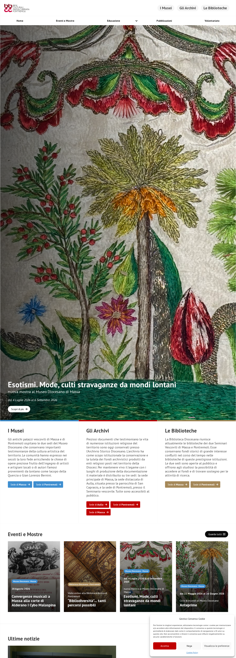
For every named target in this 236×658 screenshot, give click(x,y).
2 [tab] (200, 418)
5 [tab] (224, 418)
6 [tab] (232, 418)
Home (20, 20)
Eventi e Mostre (65, 20)
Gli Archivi (187, 7)
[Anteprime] (202, 576)
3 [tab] (208, 418)
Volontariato (212, 20)
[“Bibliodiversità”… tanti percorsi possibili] (90, 576)
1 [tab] (191, 418)
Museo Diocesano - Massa (24, 581)
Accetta (165, 645)
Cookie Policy (192, 652)
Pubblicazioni (164, 20)
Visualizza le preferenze (216, 645)
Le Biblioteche (215, 7)
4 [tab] (216, 418)
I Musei (166, 7)
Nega (189, 645)
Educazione (113, 20)
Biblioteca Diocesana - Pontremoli (84, 584)
